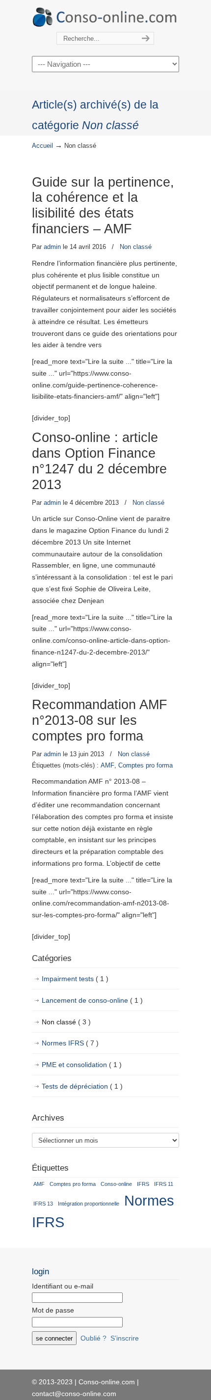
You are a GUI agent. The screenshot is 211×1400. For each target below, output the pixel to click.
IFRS (143, 1184)
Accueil (42, 145)
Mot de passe (53, 1310)
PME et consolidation (82, 1065)
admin (52, 246)
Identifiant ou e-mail (62, 1286)
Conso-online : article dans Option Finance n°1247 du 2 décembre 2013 (99, 461)
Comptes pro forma (145, 765)
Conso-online (116, 1184)
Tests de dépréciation (82, 1086)
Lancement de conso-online (92, 1000)
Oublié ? (93, 1338)
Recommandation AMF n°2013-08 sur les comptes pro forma (99, 720)
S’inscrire (124, 1338)
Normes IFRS (70, 1043)
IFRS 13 (43, 1204)
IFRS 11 (163, 1184)
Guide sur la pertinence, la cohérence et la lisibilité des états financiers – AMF (103, 206)
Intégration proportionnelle (88, 1204)
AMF (107, 765)
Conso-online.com (105, 16)
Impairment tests (75, 979)
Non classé (136, 246)
